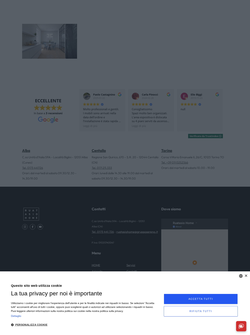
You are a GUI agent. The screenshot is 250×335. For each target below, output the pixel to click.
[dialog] (125, 303)
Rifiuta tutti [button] (200, 311)
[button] (85, 325)
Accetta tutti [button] (201, 298)
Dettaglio (16, 315)
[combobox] (241, 276)
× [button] (246, 275)
